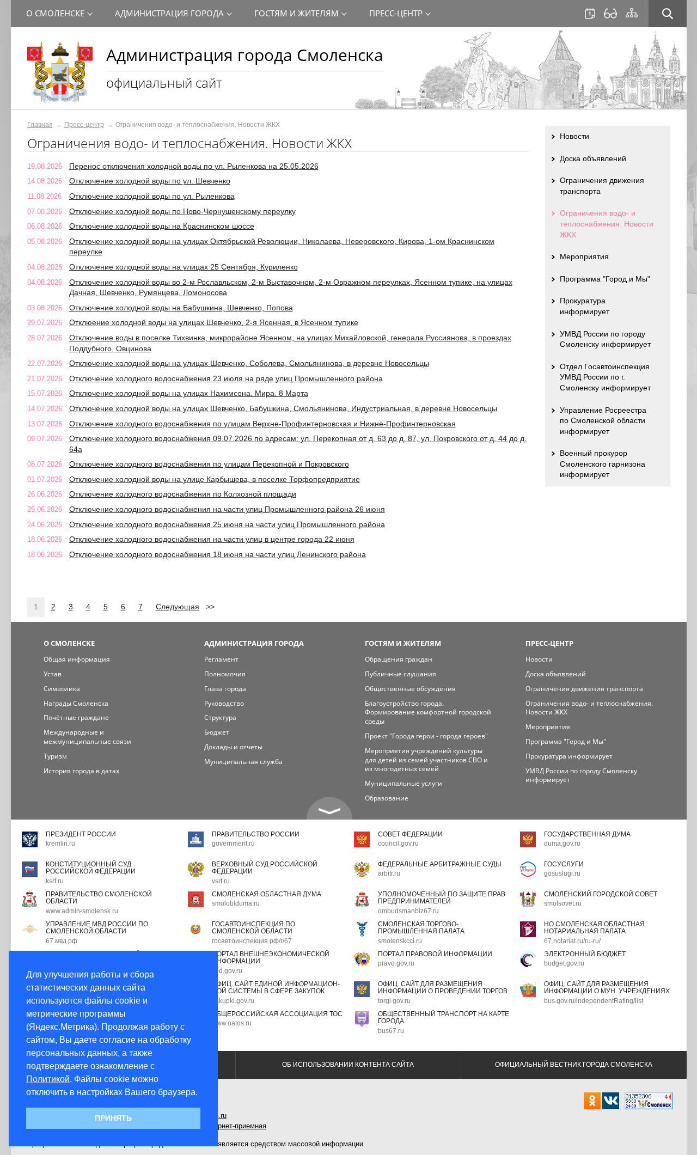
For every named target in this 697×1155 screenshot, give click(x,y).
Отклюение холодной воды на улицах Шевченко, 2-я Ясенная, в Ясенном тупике (213, 322)
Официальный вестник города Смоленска (573, 1064)
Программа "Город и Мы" (605, 278)
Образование (386, 798)
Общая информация (77, 659)
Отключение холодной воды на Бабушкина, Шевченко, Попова (181, 307)
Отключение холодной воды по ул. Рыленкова (152, 196)
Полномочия (225, 674)
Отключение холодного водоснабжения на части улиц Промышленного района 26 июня (227, 509)
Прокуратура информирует (584, 306)
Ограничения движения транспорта (602, 185)
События (590, 13)
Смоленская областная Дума (266, 894)
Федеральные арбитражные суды (440, 864)
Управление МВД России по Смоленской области (97, 927)
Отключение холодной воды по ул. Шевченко (149, 180)
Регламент (221, 659)
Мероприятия (584, 256)
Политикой (48, 1079)
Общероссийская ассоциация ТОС (277, 1014)
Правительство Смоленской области (99, 897)
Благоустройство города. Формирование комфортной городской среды (428, 712)
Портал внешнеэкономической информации (270, 957)
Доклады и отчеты (233, 746)
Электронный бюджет (585, 954)
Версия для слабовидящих (610, 14)
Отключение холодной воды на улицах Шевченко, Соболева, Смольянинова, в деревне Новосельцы (249, 363)
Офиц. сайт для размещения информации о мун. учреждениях (607, 987)
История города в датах (81, 770)
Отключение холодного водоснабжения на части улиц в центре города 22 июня (211, 539)
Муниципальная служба (243, 761)
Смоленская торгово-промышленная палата (421, 927)
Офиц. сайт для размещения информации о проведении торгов (443, 987)
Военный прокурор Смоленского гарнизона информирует (602, 464)
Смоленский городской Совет (600, 894)
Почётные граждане (76, 717)
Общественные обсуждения (410, 688)
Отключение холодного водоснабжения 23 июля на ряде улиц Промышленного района (226, 378)
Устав (53, 674)
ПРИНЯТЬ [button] (113, 1118)
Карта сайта (632, 13)
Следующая (177, 606)
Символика (62, 688)
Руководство (224, 703)
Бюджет (216, 732)
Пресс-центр (84, 125)
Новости (574, 136)
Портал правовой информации (435, 954)
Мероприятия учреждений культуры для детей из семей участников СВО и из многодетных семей (426, 760)
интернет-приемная (234, 1126)
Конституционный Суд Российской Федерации (91, 867)
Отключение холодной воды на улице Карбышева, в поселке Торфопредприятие (214, 479)
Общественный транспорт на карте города (443, 1017)
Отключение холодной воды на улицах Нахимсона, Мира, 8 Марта (188, 393)
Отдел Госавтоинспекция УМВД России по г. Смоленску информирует (605, 377)
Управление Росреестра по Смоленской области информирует (603, 421)
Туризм (55, 756)
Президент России (81, 834)
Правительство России (255, 834)
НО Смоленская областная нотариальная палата (594, 927)
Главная (40, 125)
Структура (220, 717)
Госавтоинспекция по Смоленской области (253, 927)
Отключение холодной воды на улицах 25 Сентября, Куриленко (183, 266)
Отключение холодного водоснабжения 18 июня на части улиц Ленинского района (217, 554)
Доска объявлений (593, 158)
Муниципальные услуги (403, 783)
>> (210, 606)
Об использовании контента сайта (348, 1064)
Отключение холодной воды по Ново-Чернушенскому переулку (182, 211)
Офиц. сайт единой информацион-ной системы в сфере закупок (276, 987)
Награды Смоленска (76, 703)
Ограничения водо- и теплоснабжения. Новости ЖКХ (606, 224)
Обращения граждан (398, 659)
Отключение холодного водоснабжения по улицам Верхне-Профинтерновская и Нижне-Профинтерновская (262, 423)
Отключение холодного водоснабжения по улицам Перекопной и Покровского (209, 464)
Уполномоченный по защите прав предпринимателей (441, 897)
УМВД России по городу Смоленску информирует (605, 339)
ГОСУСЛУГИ (564, 864)
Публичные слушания (400, 674)
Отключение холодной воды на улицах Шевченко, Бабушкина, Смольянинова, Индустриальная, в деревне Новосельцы (283, 408)
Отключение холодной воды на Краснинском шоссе (161, 226)
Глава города (225, 688)
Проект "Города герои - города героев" (426, 736)
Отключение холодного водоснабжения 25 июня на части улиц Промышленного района (227, 524)
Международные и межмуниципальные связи (87, 737)
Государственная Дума (587, 834)
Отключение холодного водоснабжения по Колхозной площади (182, 494)
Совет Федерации (410, 834)
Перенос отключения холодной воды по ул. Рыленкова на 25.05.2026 (194, 166)
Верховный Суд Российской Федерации (264, 867)
